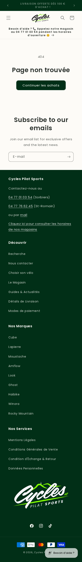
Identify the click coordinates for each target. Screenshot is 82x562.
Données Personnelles (25, 468)
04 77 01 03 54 (20, 197)
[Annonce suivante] (74, 5)
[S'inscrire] (68, 157)
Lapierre (14, 347)
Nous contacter (20, 263)
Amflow (14, 366)
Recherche (16, 254)
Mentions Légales (22, 440)
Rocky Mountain (20, 413)
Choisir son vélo (20, 273)
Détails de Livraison (23, 301)
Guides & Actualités (24, 292)
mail (23, 215)
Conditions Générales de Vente (33, 449)
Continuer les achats (41, 85)
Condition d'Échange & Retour (32, 459)
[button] (8, 18)
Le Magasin (17, 282)
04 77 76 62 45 (20, 206)
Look (11, 375)
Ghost (13, 385)
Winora (14, 404)
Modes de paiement (24, 311)
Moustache (17, 356)
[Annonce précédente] (7, 5)
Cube (12, 337)
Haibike (14, 394)
